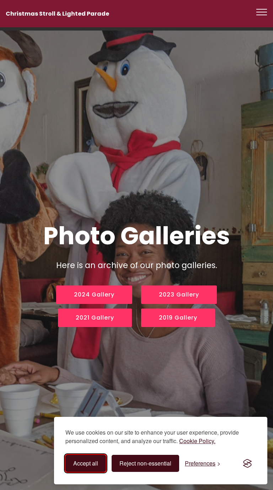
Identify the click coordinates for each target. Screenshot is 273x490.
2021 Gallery (95, 318)
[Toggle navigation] (261, 12)
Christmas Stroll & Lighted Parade (57, 13)
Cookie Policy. (197, 441)
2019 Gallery (178, 318)
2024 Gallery (94, 294)
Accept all (85, 463)
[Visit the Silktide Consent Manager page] (247, 463)
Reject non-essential (145, 463)
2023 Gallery (179, 294)
